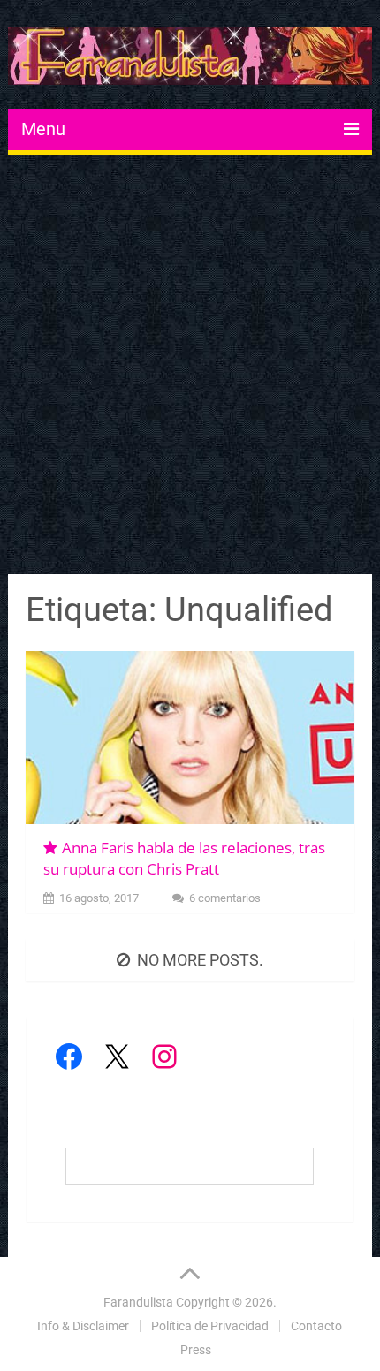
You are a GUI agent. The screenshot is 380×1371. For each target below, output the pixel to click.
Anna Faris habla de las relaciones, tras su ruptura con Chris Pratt (184, 858)
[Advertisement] (190, 367)
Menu (43, 129)
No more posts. (200, 960)
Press (195, 1350)
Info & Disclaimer (83, 1326)
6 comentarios (225, 898)
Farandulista (138, 1302)
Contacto (316, 1326)
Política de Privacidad (210, 1326)
